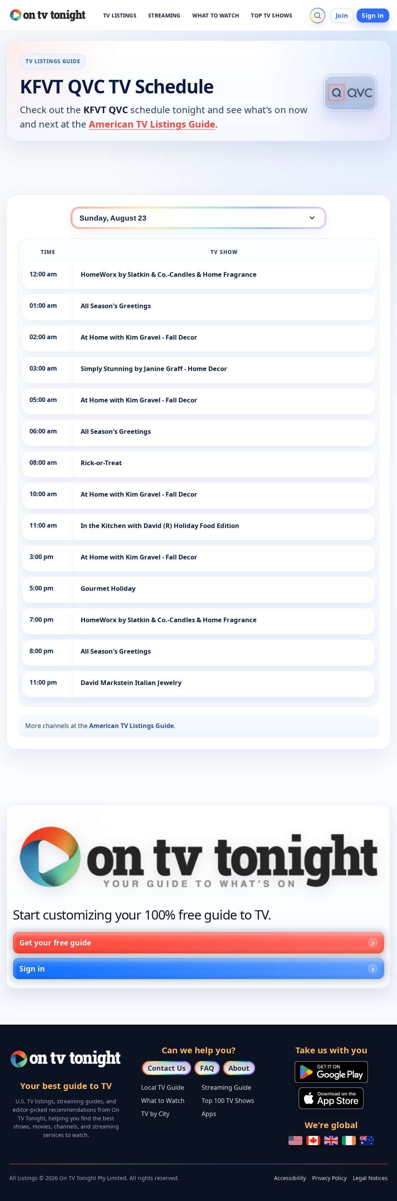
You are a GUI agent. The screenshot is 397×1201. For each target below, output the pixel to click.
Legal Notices (370, 1178)
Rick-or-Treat (101, 462)
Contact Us (167, 1068)
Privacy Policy (329, 1178)
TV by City (155, 1114)
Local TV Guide (162, 1087)
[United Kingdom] (331, 1140)
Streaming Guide (226, 1087)
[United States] (295, 1140)
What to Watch (163, 1100)
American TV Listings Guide (152, 123)
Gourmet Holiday (108, 588)
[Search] (317, 15)
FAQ (207, 1068)
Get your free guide (55, 942)
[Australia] (367, 1140)
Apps (209, 1114)
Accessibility (290, 1178)
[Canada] (313, 1140)
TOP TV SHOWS (271, 15)
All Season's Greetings (116, 305)
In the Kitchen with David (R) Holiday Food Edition (160, 525)
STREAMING (164, 15)
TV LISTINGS (119, 15)
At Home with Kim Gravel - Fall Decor (139, 337)
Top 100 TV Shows (228, 1100)
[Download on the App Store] (331, 1098)
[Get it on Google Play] (331, 1072)
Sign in (373, 15)
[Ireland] (349, 1140)
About (238, 1068)
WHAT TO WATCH (215, 15)
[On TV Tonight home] (198, 857)
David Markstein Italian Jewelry (131, 682)
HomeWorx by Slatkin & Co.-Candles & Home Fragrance (169, 274)
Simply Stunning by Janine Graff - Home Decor (154, 368)
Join (342, 15)
